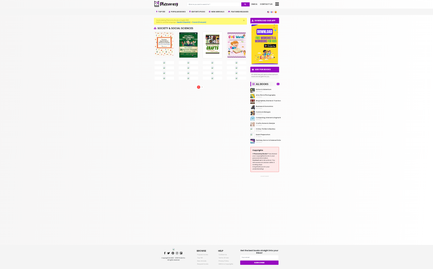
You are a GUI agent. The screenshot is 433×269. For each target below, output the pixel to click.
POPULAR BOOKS (178, 12)
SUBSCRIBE (259, 262)
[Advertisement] (264, 211)
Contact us (256, 160)
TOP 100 (161, 12)
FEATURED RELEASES (239, 12)
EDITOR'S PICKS (198, 12)
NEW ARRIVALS (217, 12)
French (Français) (199, 22)
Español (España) (183, 22)
